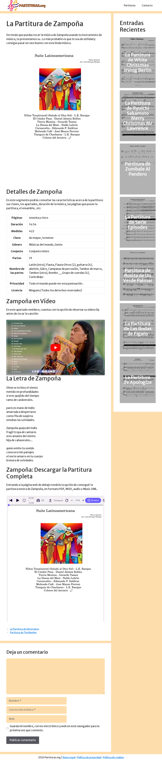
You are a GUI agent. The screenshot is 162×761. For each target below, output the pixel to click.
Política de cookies (113, 757)
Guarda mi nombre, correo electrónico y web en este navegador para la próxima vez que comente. (54, 728)
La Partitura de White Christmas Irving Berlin (137, 62)
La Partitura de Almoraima (24, 629)
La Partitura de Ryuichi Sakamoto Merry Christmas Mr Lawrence (137, 116)
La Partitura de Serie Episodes (137, 222)
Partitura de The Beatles (23, 632)
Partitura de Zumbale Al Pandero (138, 169)
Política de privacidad (89, 757)
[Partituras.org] (26, 5)
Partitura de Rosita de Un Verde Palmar (137, 275)
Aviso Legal (69, 757)
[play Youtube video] (55, 347)
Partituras (129, 5)
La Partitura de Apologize (138, 380)
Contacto (147, 5)
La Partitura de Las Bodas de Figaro (138, 328)
